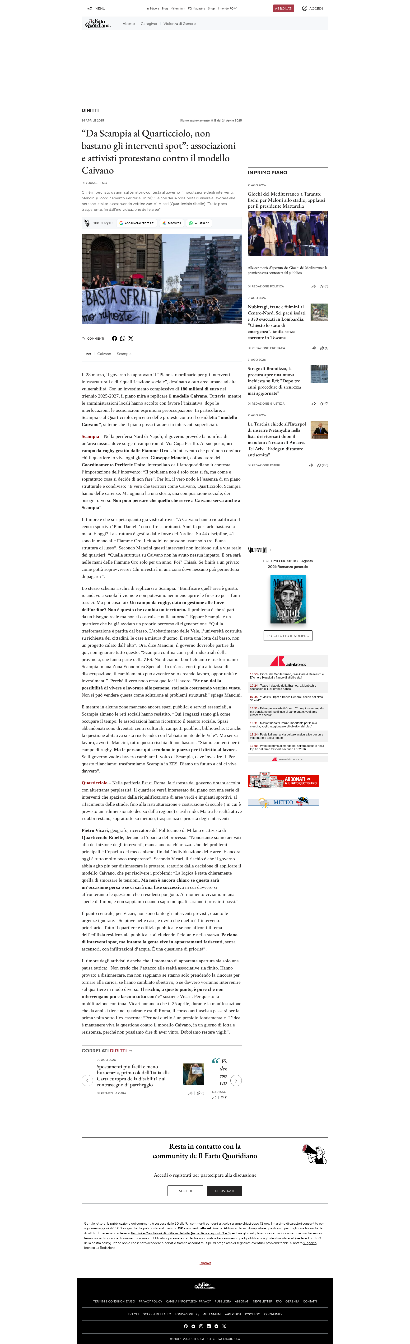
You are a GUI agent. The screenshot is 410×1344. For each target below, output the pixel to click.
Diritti (90, 110)
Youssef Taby (94, 183)
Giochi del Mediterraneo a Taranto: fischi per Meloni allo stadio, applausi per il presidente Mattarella (286, 199)
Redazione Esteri (264, 465)
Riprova (205, 1262)
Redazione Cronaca (266, 348)
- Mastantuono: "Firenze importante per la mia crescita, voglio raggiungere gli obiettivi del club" (283, 724)
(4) (326, 348)
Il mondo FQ (225, 8)
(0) (326, 286)
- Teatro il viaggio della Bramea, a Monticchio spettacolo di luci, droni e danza (283, 687)
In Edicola (152, 8)
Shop (211, 8)
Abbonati (283, 8)
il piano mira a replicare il (164, 395)
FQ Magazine (196, 8)
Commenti (95, 338)
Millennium (178, 8)
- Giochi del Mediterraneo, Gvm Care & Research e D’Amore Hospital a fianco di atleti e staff (287, 676)
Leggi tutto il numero (288, 635)
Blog (165, 8)
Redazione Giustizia (266, 403)
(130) (325, 465)
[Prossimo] (236, 1080)
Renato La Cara (111, 1093)
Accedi (185, 1191)
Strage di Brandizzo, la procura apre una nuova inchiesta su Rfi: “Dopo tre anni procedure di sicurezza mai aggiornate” (274, 380)
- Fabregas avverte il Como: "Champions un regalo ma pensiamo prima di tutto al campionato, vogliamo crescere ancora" (287, 712)
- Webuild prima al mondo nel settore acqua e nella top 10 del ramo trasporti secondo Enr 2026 (287, 747)
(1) (202, 1093)
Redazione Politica (266, 286)
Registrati (224, 1191)
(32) (228, 1097)
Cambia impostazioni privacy (188, 1301)
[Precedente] (87, 1080)
